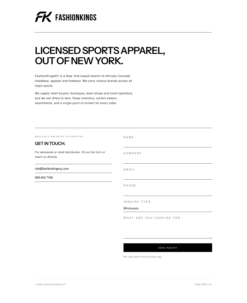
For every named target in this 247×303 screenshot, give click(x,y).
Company (133, 153)
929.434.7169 (44, 177)
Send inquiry (167, 247)
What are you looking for (152, 217)
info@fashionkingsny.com (52, 168)
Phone (130, 185)
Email (129, 169)
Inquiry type (137, 201)
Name (129, 137)
